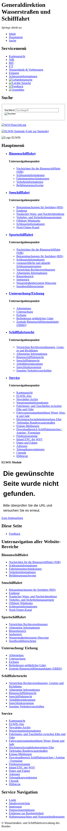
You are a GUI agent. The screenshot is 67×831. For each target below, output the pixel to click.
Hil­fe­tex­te (22, 456)
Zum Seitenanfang (12, 518)
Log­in (12, 800)
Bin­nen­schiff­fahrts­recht (30, 357)
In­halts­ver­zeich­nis (19, 803)
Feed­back (14, 533)
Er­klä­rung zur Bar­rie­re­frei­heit (26, 813)
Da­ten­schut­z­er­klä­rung (22, 810)
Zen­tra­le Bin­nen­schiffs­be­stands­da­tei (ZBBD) (35, 668)
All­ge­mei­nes (23, 308)
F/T (11, 66)
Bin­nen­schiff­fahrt (22, 153)
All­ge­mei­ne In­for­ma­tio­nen (31, 273)
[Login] (16, 89)
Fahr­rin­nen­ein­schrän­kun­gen (32, 178)
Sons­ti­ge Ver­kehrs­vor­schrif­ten (34, 370)
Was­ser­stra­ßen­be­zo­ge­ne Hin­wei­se (36, 283)
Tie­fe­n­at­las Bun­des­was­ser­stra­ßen (35, 422)
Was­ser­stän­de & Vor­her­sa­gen (26, 69)
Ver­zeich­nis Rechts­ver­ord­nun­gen (35, 269)
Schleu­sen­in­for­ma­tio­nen (23, 76)
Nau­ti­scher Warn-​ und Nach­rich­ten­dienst (40, 214)
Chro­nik (21, 452)
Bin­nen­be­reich (25, 276)
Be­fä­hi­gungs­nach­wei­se (30, 185)
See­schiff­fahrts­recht (27, 360)
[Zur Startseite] (25, 131)
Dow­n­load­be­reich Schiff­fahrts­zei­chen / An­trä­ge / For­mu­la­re (39, 431)
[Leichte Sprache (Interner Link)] (20, 83)
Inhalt (12, 33)
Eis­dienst (21, 210)
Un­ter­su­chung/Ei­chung (26, 293)
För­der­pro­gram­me (27, 436)
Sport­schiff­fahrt (21, 235)
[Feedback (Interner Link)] (16, 86)
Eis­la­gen (14, 73)
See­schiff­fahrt (19, 192)
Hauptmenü (16, 37)
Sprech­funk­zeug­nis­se (28, 367)
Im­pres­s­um (15, 806)
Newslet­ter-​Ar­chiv (27, 399)
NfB (11, 59)
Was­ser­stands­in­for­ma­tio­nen (32, 402)
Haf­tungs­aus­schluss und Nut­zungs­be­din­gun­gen (37, 816)
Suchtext (9, 110)
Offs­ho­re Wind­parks (28, 220)
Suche (12, 40)
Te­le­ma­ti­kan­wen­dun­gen (30, 449)
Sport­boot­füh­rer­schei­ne (30, 286)
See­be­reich (22, 279)
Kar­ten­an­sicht (17, 56)
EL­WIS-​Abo (23, 396)
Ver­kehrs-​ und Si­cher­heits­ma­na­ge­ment (38, 217)
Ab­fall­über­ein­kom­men (29, 363)
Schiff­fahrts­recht (21, 332)
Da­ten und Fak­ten (26, 442)
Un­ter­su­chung (24, 311)
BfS (11, 63)
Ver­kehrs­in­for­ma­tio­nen (29, 181)
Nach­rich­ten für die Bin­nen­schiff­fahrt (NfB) (35, 562)
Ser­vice (14, 378)
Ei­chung (21, 315)
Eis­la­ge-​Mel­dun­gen (27, 426)
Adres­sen (21, 446)
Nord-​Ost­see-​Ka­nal (27, 227)
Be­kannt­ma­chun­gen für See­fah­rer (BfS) (39, 207)
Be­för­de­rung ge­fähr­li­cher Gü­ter (34, 318)
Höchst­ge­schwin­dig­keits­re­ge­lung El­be (38, 419)
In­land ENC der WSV (29, 439)
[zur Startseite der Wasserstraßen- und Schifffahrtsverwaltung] (13, 125)
